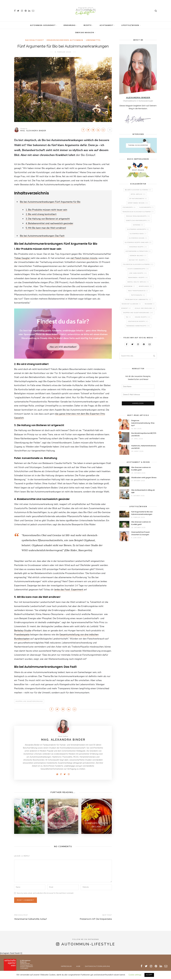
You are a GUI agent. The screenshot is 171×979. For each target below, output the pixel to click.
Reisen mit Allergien (131, 304)
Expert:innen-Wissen (138, 203)
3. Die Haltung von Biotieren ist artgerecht (48, 218)
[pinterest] (26, 10)
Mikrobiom (129, 286)
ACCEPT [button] (149, 975)
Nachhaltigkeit (34, 40)
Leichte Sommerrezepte (138, 269)
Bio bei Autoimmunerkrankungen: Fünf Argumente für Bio (50, 201)
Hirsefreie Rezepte (138, 247)
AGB (78, 966)
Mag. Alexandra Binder (33, 130)
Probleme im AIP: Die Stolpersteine (96, 919)
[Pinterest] (144, 344)
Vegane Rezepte (142, 317)
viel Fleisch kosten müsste (83, 258)
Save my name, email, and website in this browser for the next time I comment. (45, 893)
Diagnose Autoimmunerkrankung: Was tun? (142, 423)
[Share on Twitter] (88, 130)
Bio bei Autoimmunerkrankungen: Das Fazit (42, 235)
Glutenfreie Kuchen (138, 238)
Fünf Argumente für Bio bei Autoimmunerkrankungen (142, 513)
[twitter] (18, 10)
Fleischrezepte (146, 207)
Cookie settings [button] (134, 974)
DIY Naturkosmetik (138, 199)
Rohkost (126, 308)
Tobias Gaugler (22, 258)
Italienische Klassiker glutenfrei (138, 264)
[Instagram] (69, 774)
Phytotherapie (138, 295)
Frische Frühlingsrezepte (138, 216)
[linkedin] (29, 10)
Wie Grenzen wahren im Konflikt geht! (141, 468)
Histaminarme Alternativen (138, 251)
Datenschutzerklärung (97, 966)
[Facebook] (60, 774)
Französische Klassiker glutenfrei (138, 212)
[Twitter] (65, 774)
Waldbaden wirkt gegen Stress (143, 477)
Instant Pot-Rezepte (138, 260)
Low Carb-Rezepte (138, 273)
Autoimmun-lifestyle (88, 944)
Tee (128, 317)
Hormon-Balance (138, 256)
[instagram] (22, 10)
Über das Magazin (84, 32)
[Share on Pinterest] (93, 130)
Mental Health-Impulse (138, 282)
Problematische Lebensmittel (138, 299)
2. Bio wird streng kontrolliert (41, 214)
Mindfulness (145, 286)
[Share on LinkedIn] (98, 130)
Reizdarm (150, 304)
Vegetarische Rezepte (138, 321)
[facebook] (14, 10)
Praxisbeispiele (22, 634)
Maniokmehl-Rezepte (138, 278)
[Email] (149, 344)
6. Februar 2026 (63, 52)
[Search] (156, 10)
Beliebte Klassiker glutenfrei (138, 190)
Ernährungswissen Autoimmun (65, 40)
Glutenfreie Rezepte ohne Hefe (138, 242)
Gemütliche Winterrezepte (138, 220)
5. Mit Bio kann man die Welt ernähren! (46, 227)
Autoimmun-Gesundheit (42, 25)
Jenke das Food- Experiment (68, 589)
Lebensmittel (93, 40)
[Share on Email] (103, 130)
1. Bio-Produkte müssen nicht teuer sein (46, 209)
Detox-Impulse (138, 194)
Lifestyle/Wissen (130, 25)
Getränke (138, 225)
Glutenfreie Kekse (138, 234)
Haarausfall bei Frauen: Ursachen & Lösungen (140, 533)
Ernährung (70, 25)
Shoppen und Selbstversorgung (29, 701)
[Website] (57, 774)
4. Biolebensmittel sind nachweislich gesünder (49, 223)
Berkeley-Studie (22, 630)
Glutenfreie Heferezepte (138, 229)
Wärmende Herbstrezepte (138, 326)
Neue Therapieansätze (138, 291)
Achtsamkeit (106, 25)
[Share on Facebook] (83, 130)
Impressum (66, 966)
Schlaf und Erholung (145, 308)
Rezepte (88, 25)
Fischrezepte (129, 207)
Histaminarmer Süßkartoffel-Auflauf (30, 919)
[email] (33, 10)
